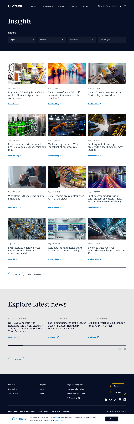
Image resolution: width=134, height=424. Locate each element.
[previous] (119, 349)
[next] (125, 349)
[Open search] (121, 6)
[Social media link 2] (110, 399)
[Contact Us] (125, 6)
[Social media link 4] (120, 399)
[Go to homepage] (15, 6)
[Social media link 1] (106, 399)
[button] (35, 6)
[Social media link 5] (125, 399)
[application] (67, 419)
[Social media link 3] (115, 399)
